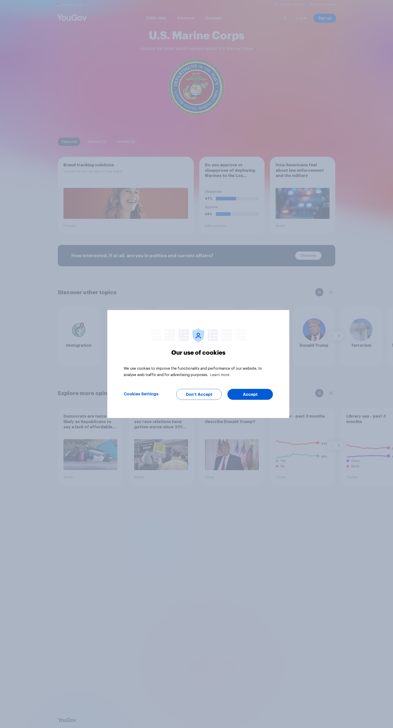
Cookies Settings (141, 394)
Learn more (219, 375)
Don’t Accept (199, 394)
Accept (250, 394)
